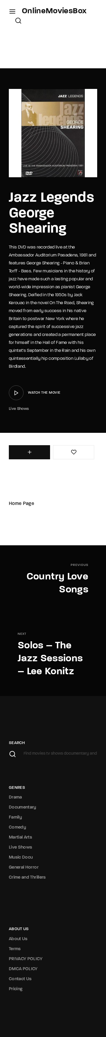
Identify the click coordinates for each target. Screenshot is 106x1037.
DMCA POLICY (23, 969)
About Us (18, 939)
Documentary (23, 807)
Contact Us (20, 979)
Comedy (17, 827)
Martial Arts (20, 837)
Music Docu (21, 857)
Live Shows (19, 409)
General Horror (24, 867)
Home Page (21, 503)
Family (15, 817)
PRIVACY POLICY (25, 959)
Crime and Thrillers (27, 877)
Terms (15, 949)
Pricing (15, 989)
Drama (15, 797)
